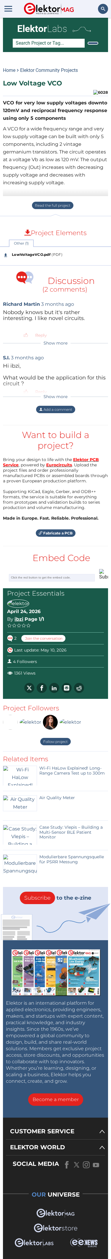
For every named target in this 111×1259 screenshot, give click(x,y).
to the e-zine (57, 898)
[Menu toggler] (8, 8)
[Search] (93, 43)
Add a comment (57, 409)
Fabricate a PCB (57, 533)
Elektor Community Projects (49, 70)
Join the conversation (43, 638)
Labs (42, 28)
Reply (41, 335)
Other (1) (21, 243)
